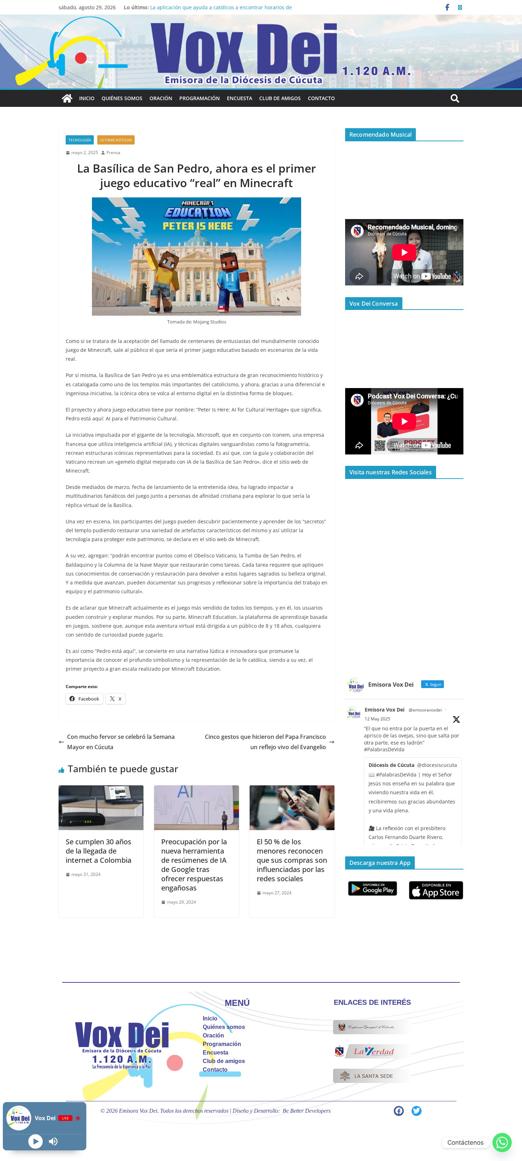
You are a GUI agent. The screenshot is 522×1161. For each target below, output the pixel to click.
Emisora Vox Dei (384, 709)
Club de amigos (280, 98)
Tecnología (80, 139)
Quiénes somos (122, 98)
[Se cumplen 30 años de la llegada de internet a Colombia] (101, 790)
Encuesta (239, 98)
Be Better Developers (307, 1111)
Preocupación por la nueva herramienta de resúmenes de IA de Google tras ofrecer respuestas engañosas (194, 865)
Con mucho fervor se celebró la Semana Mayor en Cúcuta (121, 742)
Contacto (321, 98)
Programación (199, 98)
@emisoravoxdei (425, 710)
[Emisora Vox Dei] (67, 98)
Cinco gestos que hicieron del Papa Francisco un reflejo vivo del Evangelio (265, 742)
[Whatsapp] (502, 1142)
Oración (160, 98)
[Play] (36, 1142)
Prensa (113, 152)
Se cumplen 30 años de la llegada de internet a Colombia (98, 851)
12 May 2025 (377, 719)
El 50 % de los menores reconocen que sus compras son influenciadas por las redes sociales (292, 860)
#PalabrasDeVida (384, 749)
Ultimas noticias (116, 139)
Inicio (86, 98)
